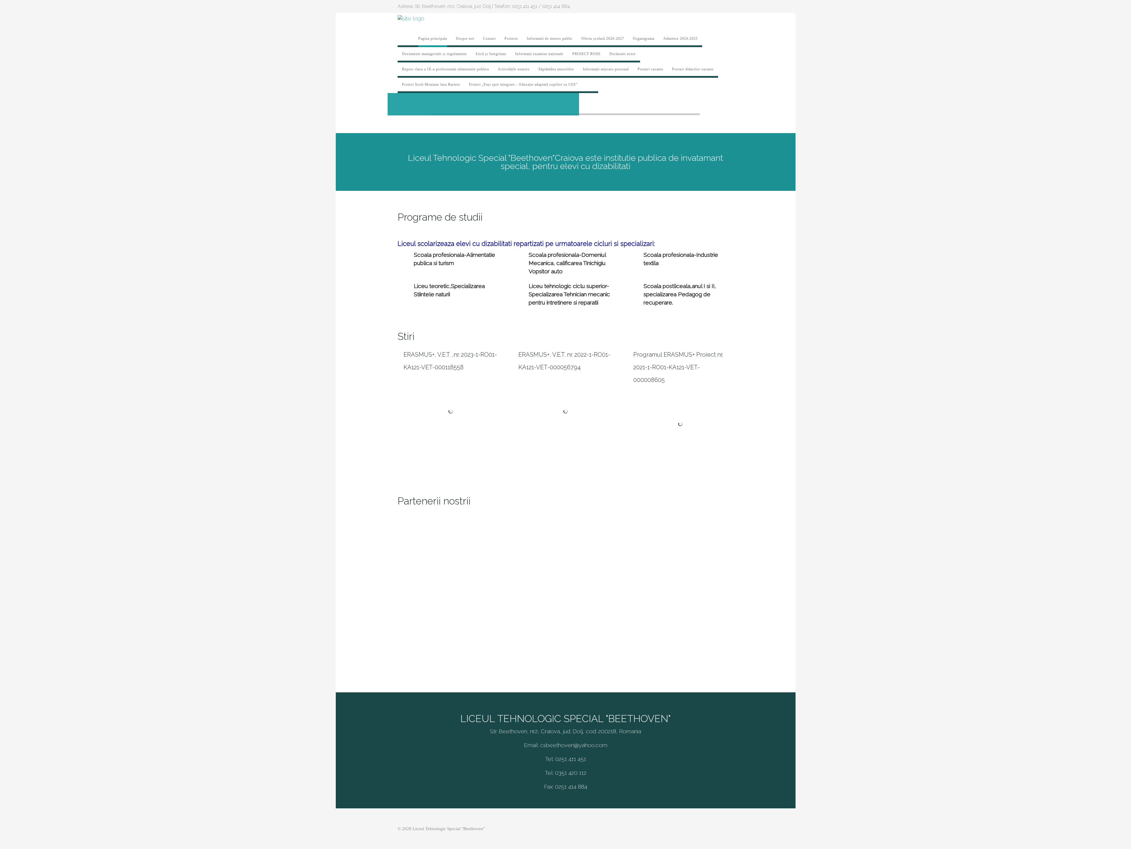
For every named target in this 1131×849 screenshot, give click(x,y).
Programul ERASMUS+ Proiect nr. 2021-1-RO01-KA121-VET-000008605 (678, 367)
